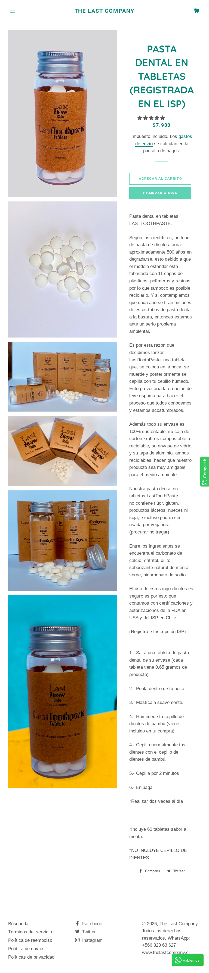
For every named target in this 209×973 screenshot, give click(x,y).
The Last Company (105, 11)
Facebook (91, 923)
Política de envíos (26, 948)
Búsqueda (18, 923)
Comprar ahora (160, 193)
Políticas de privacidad (31, 957)
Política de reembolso (30, 940)
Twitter (88, 931)
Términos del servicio (30, 931)
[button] (151, 118)
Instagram (92, 940)
